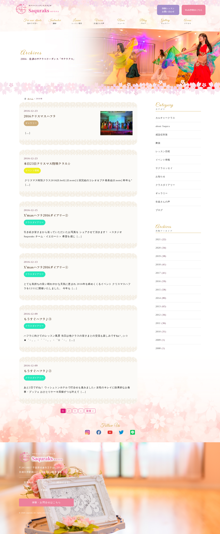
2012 (158, 315)
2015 (158, 290)
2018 (158, 264)
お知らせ (160, 176)
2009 (158, 340)
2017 (158, 273)
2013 (158, 306)
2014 (158, 298)
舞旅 (158, 143)
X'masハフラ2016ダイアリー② (46, 215)
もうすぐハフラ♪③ (38, 319)
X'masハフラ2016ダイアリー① (46, 267)
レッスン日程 (163, 151)
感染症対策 (162, 134)
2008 (158, 348)
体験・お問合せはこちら (46, 502)
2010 (158, 331)
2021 (158, 239)
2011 (158, 323)
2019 (158, 256)
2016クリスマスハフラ (40, 116)
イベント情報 (32, 170)
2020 (158, 248)
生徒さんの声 (163, 202)
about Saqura (163, 126)
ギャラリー (31, 123)
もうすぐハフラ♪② (38, 371)
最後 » (90, 411)
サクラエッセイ (164, 168)
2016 (158, 281)
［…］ (28, 133)
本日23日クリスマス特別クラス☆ (47, 163)
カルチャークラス (165, 118)
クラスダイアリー (34, 222)
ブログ (159, 210)
